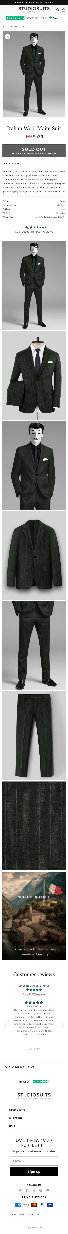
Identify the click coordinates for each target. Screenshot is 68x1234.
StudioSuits (37, 1228)
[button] (4, 10)
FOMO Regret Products (20, 27)
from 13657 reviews (34, 994)
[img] (34, 989)
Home (5, 27)
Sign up (34, 1172)
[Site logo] (34, 1096)
